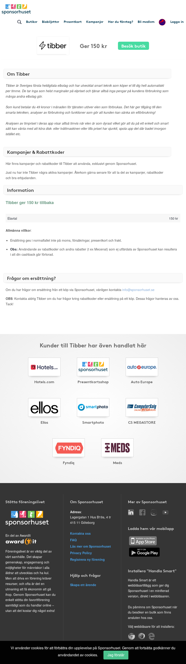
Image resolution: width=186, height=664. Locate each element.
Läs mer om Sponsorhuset (90, 546)
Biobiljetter (50, 21)
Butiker (31, 21)
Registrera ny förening (87, 559)
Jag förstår (116, 654)
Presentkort (73, 21)
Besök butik (133, 46)
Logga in (177, 21)
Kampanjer (94, 21)
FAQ (73, 540)
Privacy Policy (81, 553)
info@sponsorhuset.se (138, 289)
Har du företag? (120, 21)
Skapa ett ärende (83, 584)
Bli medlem (146, 21)
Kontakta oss (80, 533)
